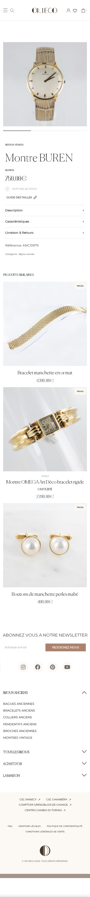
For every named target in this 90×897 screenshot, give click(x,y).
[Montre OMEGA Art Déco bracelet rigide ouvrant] (45, 429)
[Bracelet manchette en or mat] (45, 324)
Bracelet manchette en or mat (45, 373)
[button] (45, 693)
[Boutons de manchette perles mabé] (45, 545)
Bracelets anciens (19, 710)
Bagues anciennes (18, 704)
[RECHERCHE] (12, 10)
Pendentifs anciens (20, 724)
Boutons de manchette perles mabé (45, 594)
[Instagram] (23, 667)
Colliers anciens (17, 717)
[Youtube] (67, 667)
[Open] (75, 10)
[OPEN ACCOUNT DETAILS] (68, 10)
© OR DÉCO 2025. (31, 861)
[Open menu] (5, 10)
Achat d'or (12, 764)
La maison (11, 776)
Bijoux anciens (15, 693)
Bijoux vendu (14, 144)
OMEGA (45, 476)
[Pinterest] (52, 667)
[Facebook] (38, 667)
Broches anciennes (20, 731)
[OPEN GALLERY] (45, 84)
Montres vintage (17, 738)
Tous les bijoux (16, 752)
